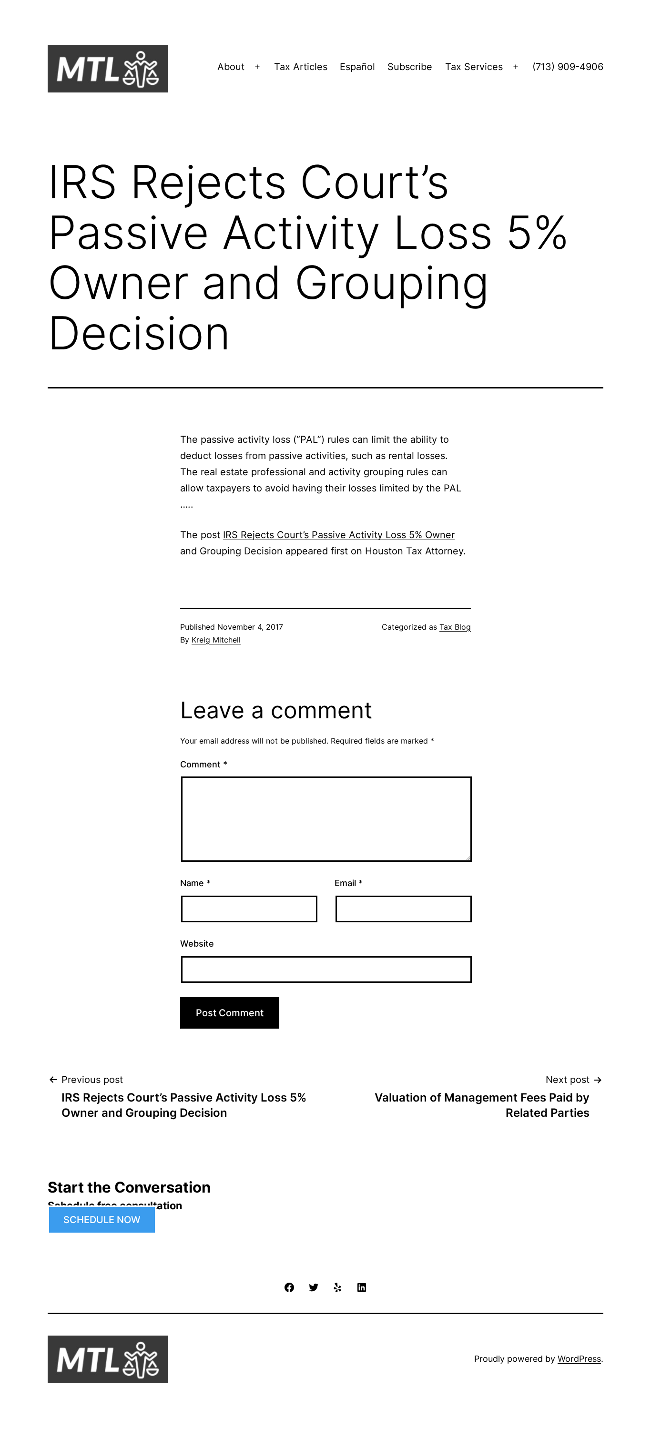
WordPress (579, 1359)
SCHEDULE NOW (102, 1219)
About (230, 66)
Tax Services (474, 66)
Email (349, 883)
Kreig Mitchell (216, 639)
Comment (203, 764)
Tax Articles (300, 66)
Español (357, 66)
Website (197, 944)
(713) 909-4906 (567, 66)
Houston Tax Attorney (414, 551)
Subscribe (409, 66)
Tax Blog (455, 627)
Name (195, 883)
